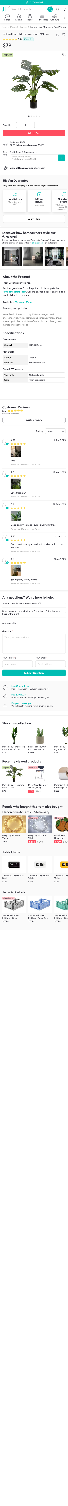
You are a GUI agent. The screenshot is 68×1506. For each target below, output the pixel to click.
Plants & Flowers (18, 26)
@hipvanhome (38, 243)
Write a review (34, 419)
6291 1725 (18, 694)
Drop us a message (21, 703)
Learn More (34, 218)
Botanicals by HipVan (20, 282)
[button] (50, 9)
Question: (8, 631)
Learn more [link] (39, 205)
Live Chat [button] (20, 686)
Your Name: (9, 657)
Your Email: (41, 657)
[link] (34, 201)
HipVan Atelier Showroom (31, 167)
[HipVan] (4, 9)
